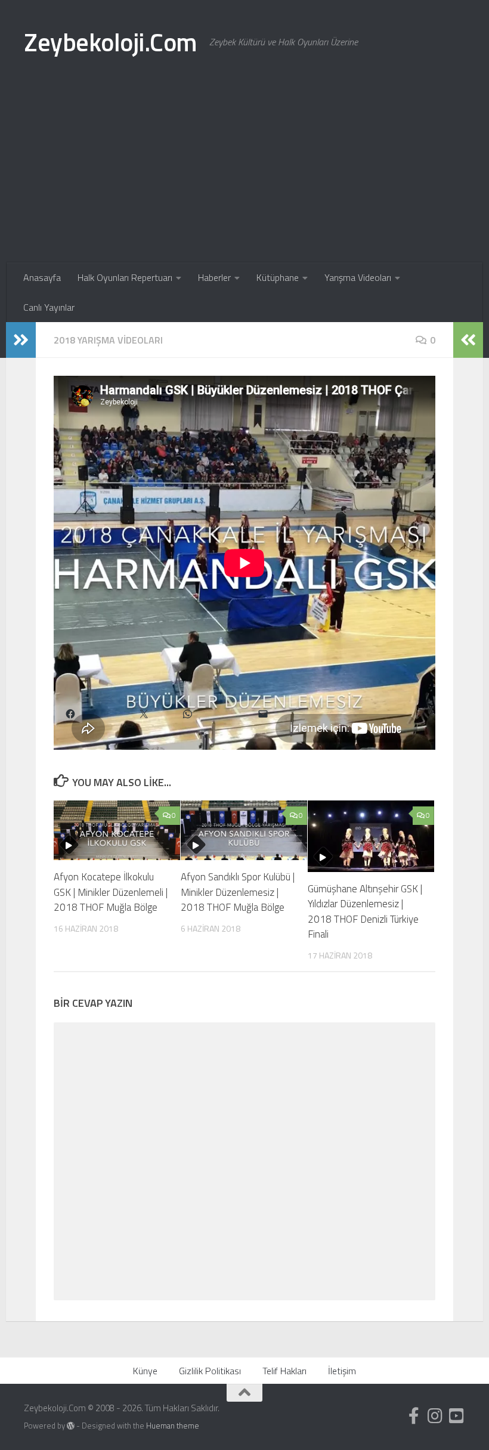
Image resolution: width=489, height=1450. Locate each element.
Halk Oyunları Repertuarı (125, 277)
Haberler (214, 277)
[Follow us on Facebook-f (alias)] (414, 1416)
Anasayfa (42, 277)
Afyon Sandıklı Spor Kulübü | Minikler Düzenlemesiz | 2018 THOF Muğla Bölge (238, 892)
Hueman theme (172, 1426)
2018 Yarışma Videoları (108, 340)
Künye (145, 1371)
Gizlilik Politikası (210, 1371)
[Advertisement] (244, 172)
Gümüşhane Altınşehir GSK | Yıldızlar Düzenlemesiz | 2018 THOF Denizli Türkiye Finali (365, 911)
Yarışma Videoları (357, 277)
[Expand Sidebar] (21, 340)
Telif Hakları (284, 1371)
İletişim (342, 1371)
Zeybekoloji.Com (110, 42)
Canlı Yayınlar (49, 307)
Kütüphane (277, 277)
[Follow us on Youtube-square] (456, 1416)
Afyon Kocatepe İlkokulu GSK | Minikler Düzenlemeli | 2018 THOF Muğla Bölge (111, 892)
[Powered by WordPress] (71, 1426)
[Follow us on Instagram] (435, 1416)
